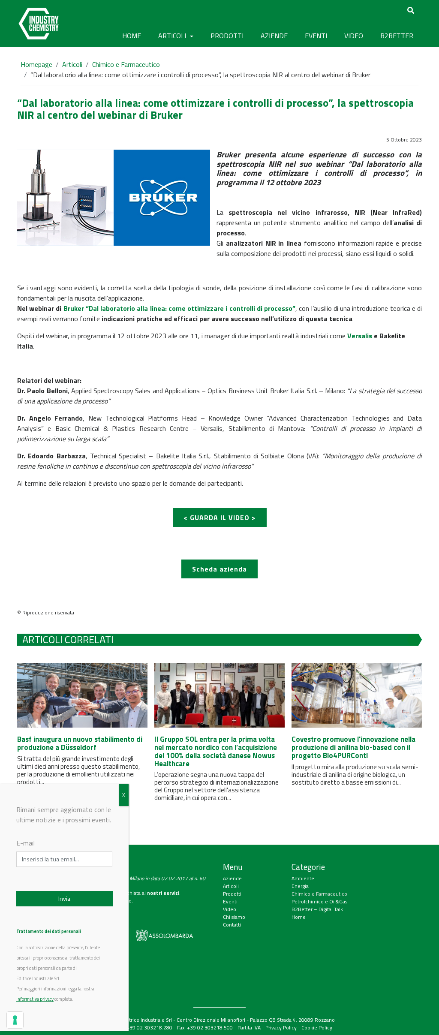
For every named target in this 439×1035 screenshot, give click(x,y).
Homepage (36, 64)
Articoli (72, 64)
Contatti (232, 925)
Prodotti (232, 894)
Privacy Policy (281, 1027)
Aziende (232, 878)
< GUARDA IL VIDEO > (219, 517)
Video (229, 909)
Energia (300, 886)
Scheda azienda (219, 569)
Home (131, 35)
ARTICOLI (173, 35)
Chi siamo (234, 917)
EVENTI (316, 35)
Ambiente (303, 878)
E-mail (25, 843)
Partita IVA (249, 1027)
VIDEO (353, 35)
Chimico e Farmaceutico (126, 64)
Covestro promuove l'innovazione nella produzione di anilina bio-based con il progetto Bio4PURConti (353, 747)
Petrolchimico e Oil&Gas (319, 901)
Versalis (359, 336)
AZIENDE (274, 35)
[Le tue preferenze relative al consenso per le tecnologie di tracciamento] (15, 1020)
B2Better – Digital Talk (317, 909)
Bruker (73, 308)
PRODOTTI (227, 35)
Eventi (230, 901)
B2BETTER (396, 35)
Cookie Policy (316, 1027)
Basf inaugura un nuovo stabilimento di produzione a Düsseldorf (79, 743)
